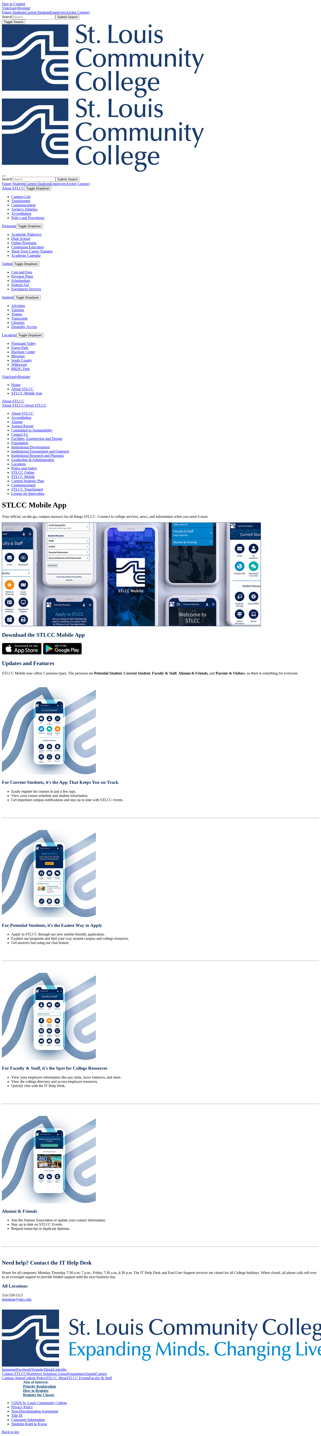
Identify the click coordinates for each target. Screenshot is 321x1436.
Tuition (7, 264)
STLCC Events (77, 1378)
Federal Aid (20, 285)
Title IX (17, 1415)
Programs (9, 226)
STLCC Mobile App (26, 393)
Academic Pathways (26, 234)
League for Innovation (27, 494)
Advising (18, 306)
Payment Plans (22, 276)
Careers (101, 1374)
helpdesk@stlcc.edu (16, 1299)
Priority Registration (39, 1386)
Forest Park (19, 348)
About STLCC (13, 188)
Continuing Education (27, 247)
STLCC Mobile (23, 477)
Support (8, 297)
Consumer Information (28, 1420)
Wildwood (19, 365)
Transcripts (19, 318)
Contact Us (19, 434)
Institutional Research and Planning (37, 456)
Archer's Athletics (24, 209)
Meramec (18, 356)
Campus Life (21, 197)
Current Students (37, 12)
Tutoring (17, 310)
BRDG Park (20, 369)
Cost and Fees (21, 272)
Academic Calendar (26, 256)
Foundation (19, 443)
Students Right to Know (29, 1424)
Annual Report (22, 426)
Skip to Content (13, 4)
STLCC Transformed (27, 489)
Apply (13, 8)
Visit (5, 8)
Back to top (10, 1432)
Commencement (23, 205)
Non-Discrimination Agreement (34, 1411)
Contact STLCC (14, 1374)
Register (24, 8)
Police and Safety (24, 468)
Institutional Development (30, 447)
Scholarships (20, 281)
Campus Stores (13, 1378)
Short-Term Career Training (31, 251)
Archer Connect (78, 12)
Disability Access (24, 327)
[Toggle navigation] (4, 176)
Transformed (20, 201)
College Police (35, 1378)
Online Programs (23, 243)
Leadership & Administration (32, 460)
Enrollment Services (26, 289)
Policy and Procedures (27, 218)
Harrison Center (23, 352)
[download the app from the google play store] (62, 653)
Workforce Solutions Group (46, 1374)
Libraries (17, 323)
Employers (58, 12)
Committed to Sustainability (31, 430)
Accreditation (21, 214)
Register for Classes (38, 1395)
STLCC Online (22, 472)
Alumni (17, 422)
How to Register (36, 1391)
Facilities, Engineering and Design (36, 439)
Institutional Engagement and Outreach (40, 451)
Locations (9, 335)
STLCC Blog (56, 1378)
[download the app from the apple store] (22, 653)
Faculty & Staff (100, 1378)
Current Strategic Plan (27, 481)
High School (20, 239)
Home (15, 385)
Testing (16, 314)
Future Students (13, 12)
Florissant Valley (23, 343)
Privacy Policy (22, 1407)
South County (21, 360)
